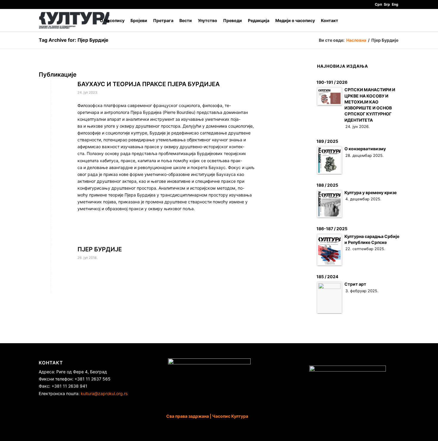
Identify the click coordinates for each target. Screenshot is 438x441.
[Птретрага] (393, 20)
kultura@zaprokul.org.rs (104, 393)
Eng (395, 4)
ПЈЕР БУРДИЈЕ (99, 249)
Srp (387, 4)
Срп (378, 4)
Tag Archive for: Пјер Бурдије (73, 40)
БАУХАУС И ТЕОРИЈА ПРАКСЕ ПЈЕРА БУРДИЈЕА (148, 84)
